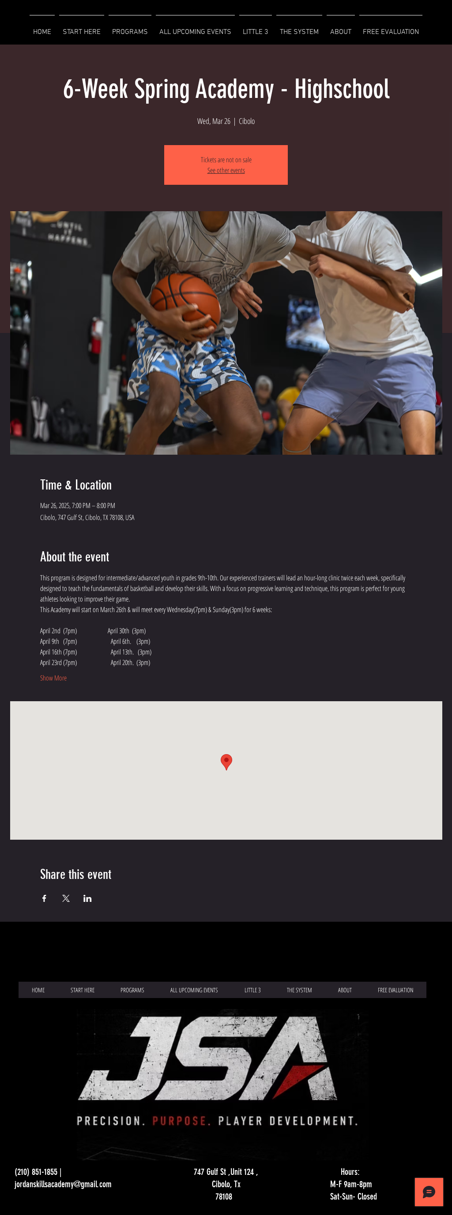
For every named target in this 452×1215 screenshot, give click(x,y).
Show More (53, 678)
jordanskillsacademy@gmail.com (63, 1184)
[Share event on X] (66, 898)
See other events (226, 170)
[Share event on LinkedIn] (87, 898)
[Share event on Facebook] (44, 898)
